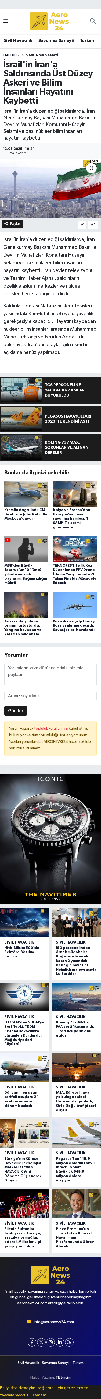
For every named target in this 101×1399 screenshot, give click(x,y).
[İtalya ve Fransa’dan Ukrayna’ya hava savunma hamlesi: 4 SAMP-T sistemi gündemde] (75, 493)
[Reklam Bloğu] (50, 838)
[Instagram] (50, 1342)
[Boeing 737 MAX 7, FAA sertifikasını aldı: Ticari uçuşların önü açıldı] (76, 997)
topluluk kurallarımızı (51, 728)
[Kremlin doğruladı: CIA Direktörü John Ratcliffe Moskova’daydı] (26, 493)
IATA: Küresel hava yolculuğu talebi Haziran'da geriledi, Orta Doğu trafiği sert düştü (76, 1101)
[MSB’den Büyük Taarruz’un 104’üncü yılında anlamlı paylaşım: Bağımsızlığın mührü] (26, 549)
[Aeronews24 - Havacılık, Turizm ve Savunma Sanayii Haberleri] (49, 21)
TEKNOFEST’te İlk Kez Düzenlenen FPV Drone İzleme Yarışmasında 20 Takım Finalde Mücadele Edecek (74, 574)
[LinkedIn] (60, 1342)
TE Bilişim (63, 1377)
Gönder (15, 711)
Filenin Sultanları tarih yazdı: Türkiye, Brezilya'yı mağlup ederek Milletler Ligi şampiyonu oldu (22, 1237)
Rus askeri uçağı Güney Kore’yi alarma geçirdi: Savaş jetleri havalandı (74, 626)
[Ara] (93, 21)
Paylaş (15, 224)
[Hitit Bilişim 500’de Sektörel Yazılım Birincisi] (24, 922)
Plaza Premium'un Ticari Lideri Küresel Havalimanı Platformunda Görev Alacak (75, 1237)
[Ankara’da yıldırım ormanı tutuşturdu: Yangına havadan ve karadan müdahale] (26, 605)
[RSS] (69, 1342)
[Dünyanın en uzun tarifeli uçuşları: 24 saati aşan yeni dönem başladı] (24, 1067)
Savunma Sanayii (56, 40)
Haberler (11, 55)
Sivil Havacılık (18, 40)
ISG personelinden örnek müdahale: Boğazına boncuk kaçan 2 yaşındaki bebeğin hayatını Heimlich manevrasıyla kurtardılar (76, 961)
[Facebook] (32, 1342)
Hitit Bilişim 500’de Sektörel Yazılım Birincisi (21, 952)
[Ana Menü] (5, 21)
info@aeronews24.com (54, 1322)
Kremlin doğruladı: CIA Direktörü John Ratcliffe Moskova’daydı (25, 514)
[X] (41, 1342)
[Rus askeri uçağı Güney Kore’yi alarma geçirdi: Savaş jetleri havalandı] (75, 605)
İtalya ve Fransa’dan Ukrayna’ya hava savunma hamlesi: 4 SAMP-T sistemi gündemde (71, 518)
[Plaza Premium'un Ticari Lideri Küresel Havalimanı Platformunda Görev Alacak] (76, 1203)
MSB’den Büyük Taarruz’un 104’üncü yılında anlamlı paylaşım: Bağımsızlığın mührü (25, 574)
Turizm (87, 40)
